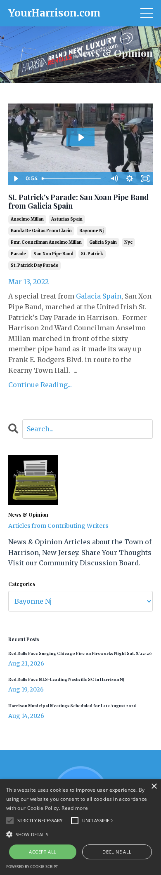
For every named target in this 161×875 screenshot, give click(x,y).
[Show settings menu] (129, 178)
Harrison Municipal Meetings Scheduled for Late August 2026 (72, 705)
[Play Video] (16, 178)
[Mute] (114, 178)
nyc (128, 242)
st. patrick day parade (34, 265)
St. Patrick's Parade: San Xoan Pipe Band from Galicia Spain (78, 202)
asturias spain (67, 219)
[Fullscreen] (145, 178)
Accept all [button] (42, 852)
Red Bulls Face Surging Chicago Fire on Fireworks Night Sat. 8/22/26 (80, 653)
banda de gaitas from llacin (41, 230)
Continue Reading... (40, 385)
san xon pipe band (53, 253)
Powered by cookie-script (32, 866)
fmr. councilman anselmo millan (46, 242)
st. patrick (92, 253)
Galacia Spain (98, 296)
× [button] (154, 786)
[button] (80, 834)
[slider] (72, 178)
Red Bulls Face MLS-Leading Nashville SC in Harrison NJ (66, 679)
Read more (75, 807)
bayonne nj (91, 230)
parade (18, 253)
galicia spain (103, 242)
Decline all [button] (116, 852)
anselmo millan (27, 219)
